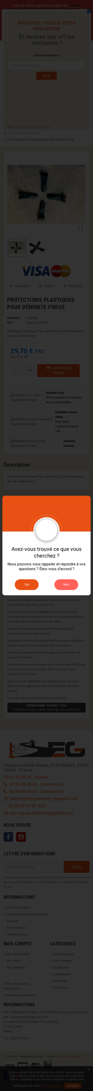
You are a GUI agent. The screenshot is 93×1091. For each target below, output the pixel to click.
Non (66, 584)
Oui (27, 584)
